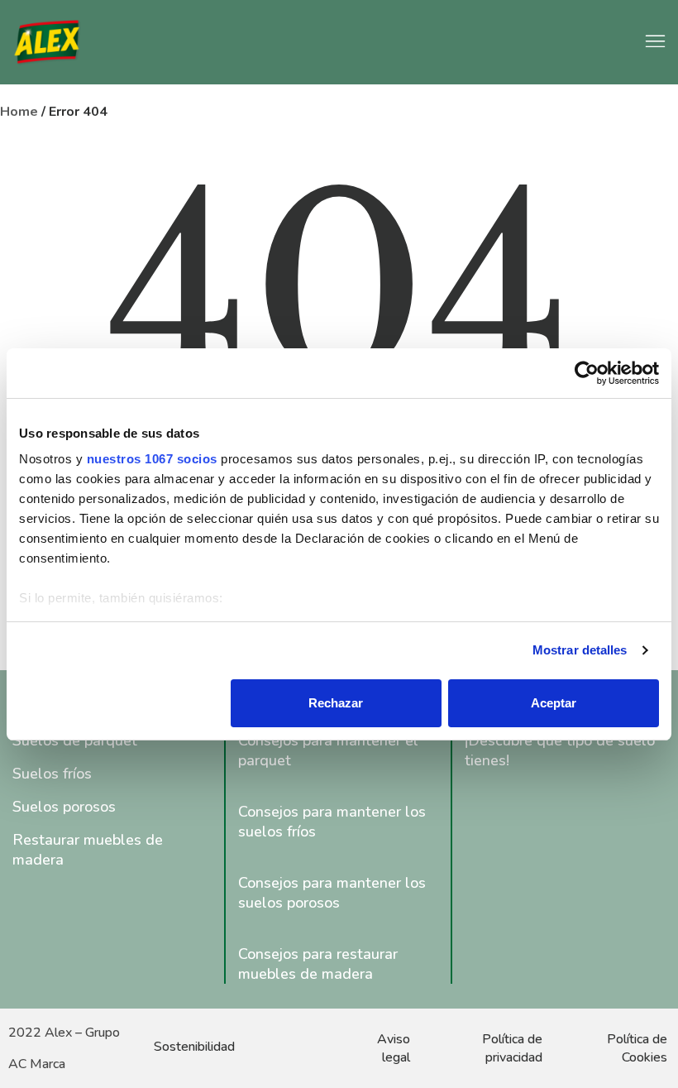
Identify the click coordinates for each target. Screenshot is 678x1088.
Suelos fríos (52, 774)
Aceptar (553, 703)
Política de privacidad (512, 1048)
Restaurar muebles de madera (87, 850)
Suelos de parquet (74, 740)
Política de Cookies (637, 1048)
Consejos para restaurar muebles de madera (318, 964)
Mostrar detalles (580, 650)
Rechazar (335, 703)
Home (19, 112)
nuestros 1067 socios (152, 459)
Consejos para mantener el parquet (328, 750)
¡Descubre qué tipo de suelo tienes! (560, 750)
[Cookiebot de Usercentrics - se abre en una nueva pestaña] (586, 373)
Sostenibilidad (194, 1047)
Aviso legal (393, 1048)
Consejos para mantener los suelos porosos (332, 893)
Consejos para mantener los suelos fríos (332, 821)
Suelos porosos (64, 807)
